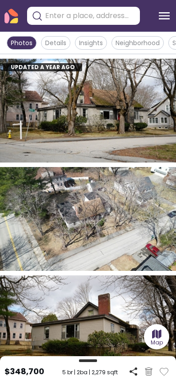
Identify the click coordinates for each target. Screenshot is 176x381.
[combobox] (90, 16)
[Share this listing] (133, 371)
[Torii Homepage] (11, 16)
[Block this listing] (148, 371)
